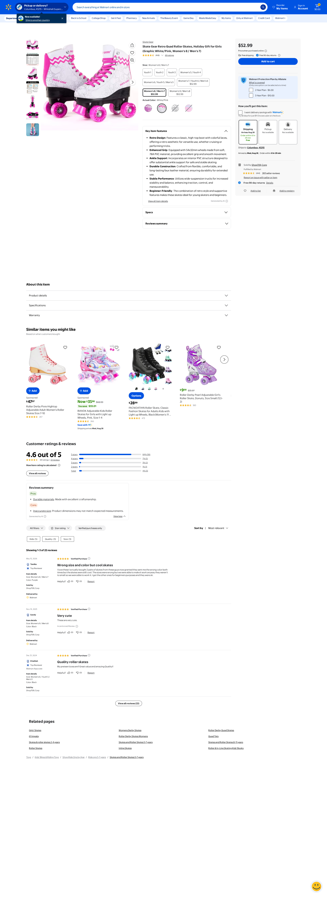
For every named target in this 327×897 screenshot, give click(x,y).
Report (91, 581)
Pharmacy (131, 18)
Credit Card (264, 18)
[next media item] (132, 82)
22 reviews (55, 460)
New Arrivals (148, 18)
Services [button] (34, 18)
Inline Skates (125, 748)
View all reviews (37, 473)
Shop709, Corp (259, 165)
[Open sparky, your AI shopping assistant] (316, 886)
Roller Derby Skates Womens (133, 736)
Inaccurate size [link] (42, 510)
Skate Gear (148, 41)
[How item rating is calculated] (59, 465)
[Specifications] (226, 305)
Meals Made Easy (207, 18)
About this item (38, 284)
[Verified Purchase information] (89, 558)
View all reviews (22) (128, 703)
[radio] (147, 72)
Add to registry (286, 190)
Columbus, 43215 (255, 147)
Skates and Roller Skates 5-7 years (136, 742)
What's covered (257, 82)
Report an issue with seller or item (260, 177)
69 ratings (169, 55)
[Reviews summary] (162, 55)
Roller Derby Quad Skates (221, 730)
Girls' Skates (35, 730)
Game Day (188, 18)
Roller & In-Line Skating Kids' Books (226, 748)
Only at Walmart (244, 18)
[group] (158, 55)
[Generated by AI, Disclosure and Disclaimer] (226, 201)
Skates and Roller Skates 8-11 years (225, 742)
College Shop (99, 18)
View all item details (158, 201)
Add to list (256, 190)
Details (269, 182)
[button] (280, 7)
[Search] (263, 7)
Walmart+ (280, 18)
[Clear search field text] (255, 7)
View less (117, 516)
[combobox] (170, 7)
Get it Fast (116, 18)
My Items (226, 18)
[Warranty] (226, 315)
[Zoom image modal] (132, 60)
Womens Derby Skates (130, 730)
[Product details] (226, 295)
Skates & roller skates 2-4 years (44, 742)
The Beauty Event (169, 18)
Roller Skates (35, 748)
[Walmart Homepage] (8, 7)
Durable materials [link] (43, 499)
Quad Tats (213, 736)
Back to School (78, 18)
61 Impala (34, 736)
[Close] (63, 18)
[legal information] (265, 51)
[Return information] (278, 55)
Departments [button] (13, 18)
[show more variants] (163, 389)
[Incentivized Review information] (76, 626)
